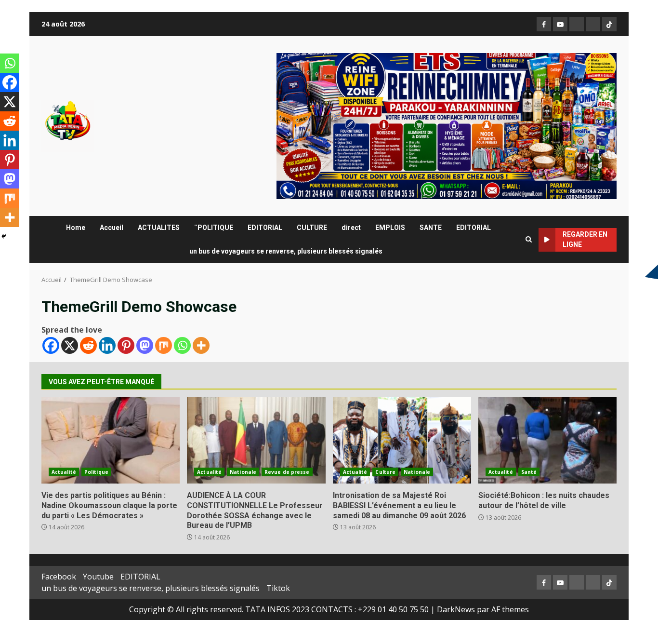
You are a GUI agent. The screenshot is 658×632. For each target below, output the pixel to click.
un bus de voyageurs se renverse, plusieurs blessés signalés (285, 251)
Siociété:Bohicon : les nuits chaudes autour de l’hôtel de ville (547, 440)
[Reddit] (88, 345)
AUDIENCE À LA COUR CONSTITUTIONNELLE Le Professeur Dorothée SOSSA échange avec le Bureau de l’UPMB (256, 440)
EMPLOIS (390, 227)
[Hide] (4, 236)
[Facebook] (50, 345)
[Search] (529, 239)
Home (75, 227)
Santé (529, 472)
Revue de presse (287, 472)
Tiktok (278, 588)
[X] (69, 345)
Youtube (98, 576)
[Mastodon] (144, 345)
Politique (96, 472)
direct (351, 227)
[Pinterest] (126, 345)
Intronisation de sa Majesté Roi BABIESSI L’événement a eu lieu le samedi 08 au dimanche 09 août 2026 (402, 440)
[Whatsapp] (182, 345)
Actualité (64, 472)
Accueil (111, 227)
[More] (201, 345)
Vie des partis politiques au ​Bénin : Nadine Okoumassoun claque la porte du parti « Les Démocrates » (110, 440)
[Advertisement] (446, 125)
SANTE (431, 227)
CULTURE (312, 227)
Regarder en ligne (585, 239)
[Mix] (163, 345)
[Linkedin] (107, 345)
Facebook (58, 576)
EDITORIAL (265, 227)
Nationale (243, 472)
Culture (385, 472)
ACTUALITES (159, 227)
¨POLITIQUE (213, 227)
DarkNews (456, 609)
